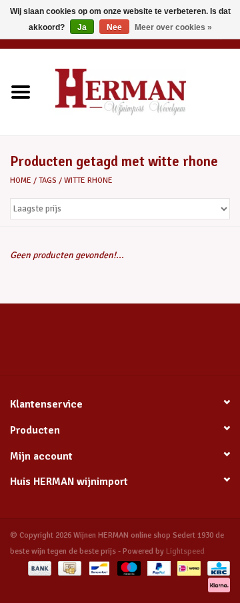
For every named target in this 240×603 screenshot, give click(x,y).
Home (20, 180)
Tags (48, 180)
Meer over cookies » (173, 27)
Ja (82, 27)
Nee (114, 27)
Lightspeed (185, 551)
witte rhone (88, 180)
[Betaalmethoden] (38, 568)
